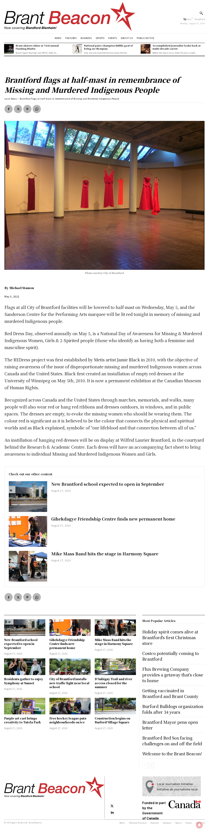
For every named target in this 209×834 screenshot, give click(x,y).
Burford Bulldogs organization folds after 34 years (172, 709)
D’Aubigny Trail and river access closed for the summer (113, 683)
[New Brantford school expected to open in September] (28, 496)
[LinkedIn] (112, 812)
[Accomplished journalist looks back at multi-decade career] (145, 49)
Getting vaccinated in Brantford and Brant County (170, 693)
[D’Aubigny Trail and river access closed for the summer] (115, 666)
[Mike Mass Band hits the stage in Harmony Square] (28, 566)
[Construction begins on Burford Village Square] (115, 706)
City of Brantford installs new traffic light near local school (69, 683)
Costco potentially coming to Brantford (170, 656)
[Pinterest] (27, 109)
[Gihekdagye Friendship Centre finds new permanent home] (28, 531)
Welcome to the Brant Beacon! (172, 754)
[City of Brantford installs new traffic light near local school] (70, 666)
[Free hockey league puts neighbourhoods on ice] (70, 706)
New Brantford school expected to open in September (107, 484)
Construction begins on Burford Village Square (112, 720)
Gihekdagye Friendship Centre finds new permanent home (113, 519)
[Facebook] (8, 109)
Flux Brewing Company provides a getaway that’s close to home (172, 674)
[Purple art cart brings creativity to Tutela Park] (24, 706)
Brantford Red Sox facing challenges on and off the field (172, 741)
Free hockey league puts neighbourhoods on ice (67, 720)
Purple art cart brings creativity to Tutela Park (22, 720)
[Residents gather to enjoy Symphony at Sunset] (24, 666)
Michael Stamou (21, 288)
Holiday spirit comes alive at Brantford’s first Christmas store (170, 637)
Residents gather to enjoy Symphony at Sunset (23, 681)
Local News (10, 98)
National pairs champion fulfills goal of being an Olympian (108, 47)
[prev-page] (144, 765)
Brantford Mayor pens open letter (170, 725)
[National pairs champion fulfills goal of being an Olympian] (77, 49)
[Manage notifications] (199, 825)
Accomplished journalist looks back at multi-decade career (176, 47)
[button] (201, 13)
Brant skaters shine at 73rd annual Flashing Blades (37, 47)
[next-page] (151, 765)
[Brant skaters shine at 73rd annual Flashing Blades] (9, 49)
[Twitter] (18, 109)
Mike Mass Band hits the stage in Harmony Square (104, 554)
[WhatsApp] (37, 109)
